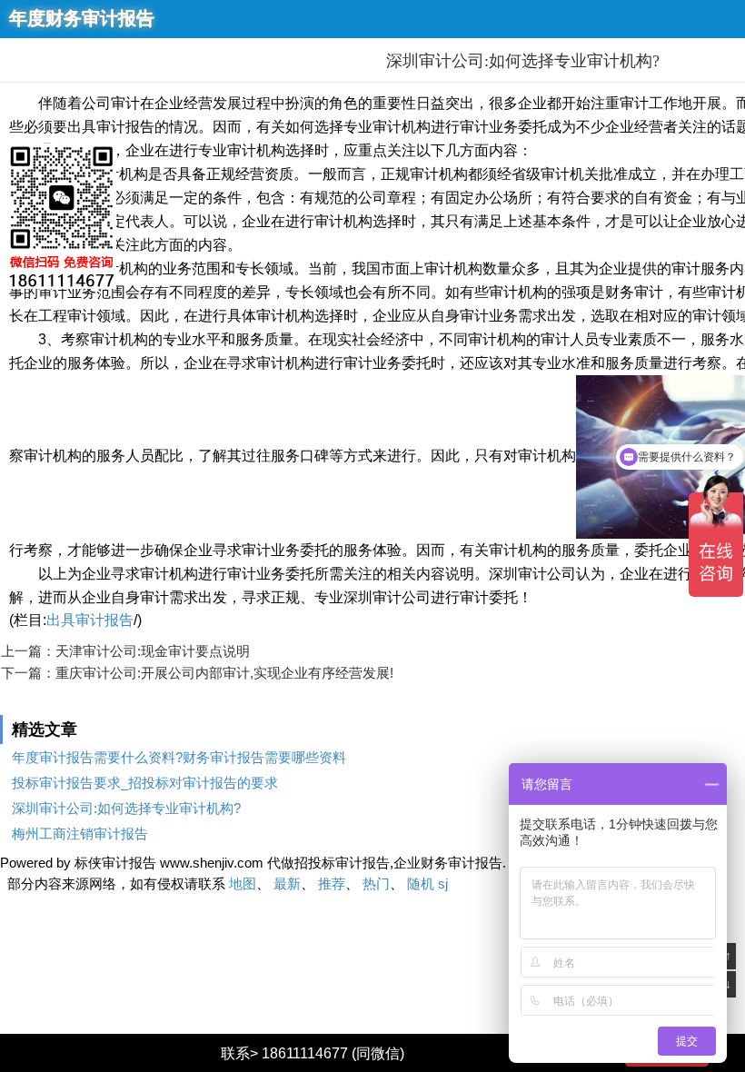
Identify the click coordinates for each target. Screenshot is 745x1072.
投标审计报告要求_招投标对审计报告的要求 (145, 782)
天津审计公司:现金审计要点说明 (152, 651)
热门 (376, 883)
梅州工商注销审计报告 (80, 833)
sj (443, 883)
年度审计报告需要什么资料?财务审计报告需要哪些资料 (179, 757)
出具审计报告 (90, 620)
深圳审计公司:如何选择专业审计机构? (126, 808)
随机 (420, 883)
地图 (242, 883)
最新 (287, 883)
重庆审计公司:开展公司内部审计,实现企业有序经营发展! (224, 672)
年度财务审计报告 (81, 18)
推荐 (331, 883)
